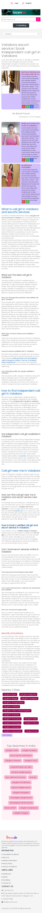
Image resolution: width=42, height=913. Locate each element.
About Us (6, 857)
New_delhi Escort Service (15, 777)
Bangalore (10, 360)
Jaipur (4, 360)
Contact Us (7, 883)
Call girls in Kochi (31, 731)
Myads (5, 877)
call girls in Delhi (12, 750)
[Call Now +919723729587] (23, 160)
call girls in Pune (31, 760)
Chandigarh (32, 360)
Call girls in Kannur (31, 723)
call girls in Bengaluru (21, 792)
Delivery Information (10, 860)
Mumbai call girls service (21, 772)
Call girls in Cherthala (11, 707)
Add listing (22, 25)
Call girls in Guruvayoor (12, 719)
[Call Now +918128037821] (23, 106)
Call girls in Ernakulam (11, 715)
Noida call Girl (10, 808)
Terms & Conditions (10, 867)
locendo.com (18, 511)
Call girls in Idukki (31, 719)
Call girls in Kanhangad (12, 723)
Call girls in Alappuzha (28, 694)
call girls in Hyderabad (28, 808)
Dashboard (7, 874)
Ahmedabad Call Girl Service (21, 803)
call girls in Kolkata (29, 750)
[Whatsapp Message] (27, 106)
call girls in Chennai (12, 760)
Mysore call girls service (21, 787)
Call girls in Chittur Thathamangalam (17, 711)
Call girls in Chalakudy (29, 698)
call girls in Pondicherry (21, 782)
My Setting (6, 880)
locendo (33, 777)
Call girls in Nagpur (21, 813)
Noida (4, 362)
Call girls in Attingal (10, 698)
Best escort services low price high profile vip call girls (31, 74)
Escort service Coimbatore (21, 755)
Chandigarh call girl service (21, 798)
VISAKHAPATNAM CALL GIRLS (21, 767)
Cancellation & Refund (11, 854)
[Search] (38, 19)
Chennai (24, 360)
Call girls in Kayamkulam (12, 731)
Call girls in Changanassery (14, 703)
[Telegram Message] (31, 106)
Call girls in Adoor (10, 694)
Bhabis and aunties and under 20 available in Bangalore (30, 125)
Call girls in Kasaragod (12, 727)
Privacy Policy (7, 864)
